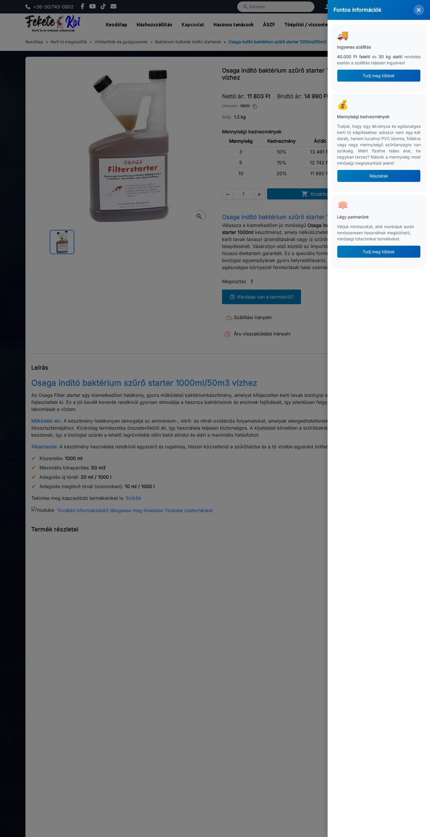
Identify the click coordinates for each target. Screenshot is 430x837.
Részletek (378, 175)
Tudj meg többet (379, 75)
